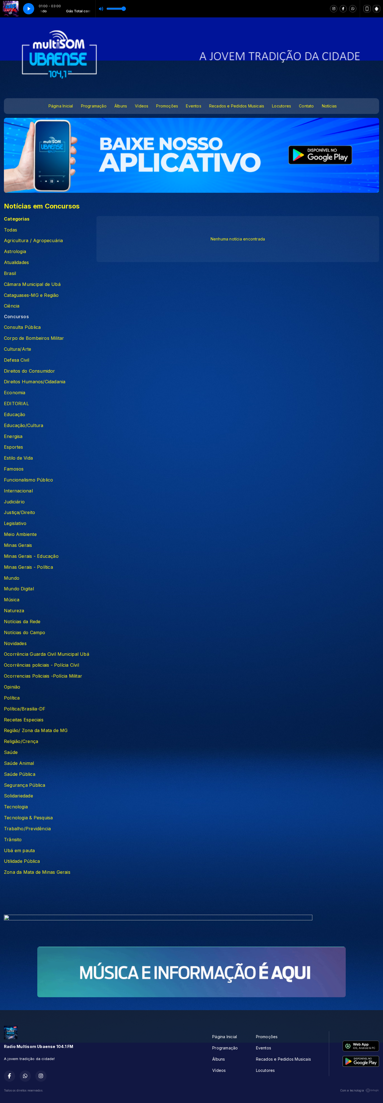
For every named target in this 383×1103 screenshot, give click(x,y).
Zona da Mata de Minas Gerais (37, 872)
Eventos (193, 106)
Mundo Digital (19, 588)
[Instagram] (333, 8)
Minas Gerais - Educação (31, 556)
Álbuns (120, 106)
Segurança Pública (24, 785)
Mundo (11, 578)
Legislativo (15, 523)
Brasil (10, 273)
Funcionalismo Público (28, 480)
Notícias (329, 106)
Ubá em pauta (19, 850)
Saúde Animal (19, 763)
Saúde (11, 752)
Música (11, 599)
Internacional (18, 491)
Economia (15, 392)
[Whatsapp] (352, 8)
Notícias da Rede (22, 621)
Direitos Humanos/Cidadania (34, 381)
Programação (94, 106)
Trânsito (13, 839)
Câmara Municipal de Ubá (32, 284)
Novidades (15, 643)
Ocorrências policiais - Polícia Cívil (41, 665)
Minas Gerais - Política (28, 567)
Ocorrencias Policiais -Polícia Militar (43, 676)
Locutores (281, 106)
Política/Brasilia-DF (24, 709)
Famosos (14, 469)
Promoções (167, 106)
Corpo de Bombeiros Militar (34, 338)
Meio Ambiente (20, 534)
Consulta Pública (22, 327)
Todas (10, 230)
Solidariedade (18, 796)
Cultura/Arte (17, 349)
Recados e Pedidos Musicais (236, 106)
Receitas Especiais (23, 720)
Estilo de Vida (18, 458)
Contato (306, 106)
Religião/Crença (21, 741)
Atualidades (16, 262)
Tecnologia (16, 807)
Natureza (14, 610)
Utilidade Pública (22, 861)
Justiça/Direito (19, 512)
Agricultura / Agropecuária (33, 240)
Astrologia (15, 251)
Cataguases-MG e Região (31, 295)
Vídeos (141, 106)
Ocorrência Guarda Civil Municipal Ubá (46, 654)
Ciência (11, 306)
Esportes (13, 447)
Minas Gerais (18, 545)
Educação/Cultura (23, 425)
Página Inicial (61, 106)
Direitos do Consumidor (29, 371)
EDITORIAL (16, 403)
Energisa (13, 436)
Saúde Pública (19, 774)
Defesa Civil (16, 360)
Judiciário (14, 502)
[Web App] (367, 8)
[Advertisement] (191, 896)
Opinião (12, 687)
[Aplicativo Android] (376, 8)
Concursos (16, 316)
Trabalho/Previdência (27, 828)
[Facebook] (343, 8)
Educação (15, 414)
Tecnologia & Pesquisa (28, 817)
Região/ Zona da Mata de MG (36, 730)
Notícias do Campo (24, 632)
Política (12, 698)
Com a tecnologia (352, 1090)
